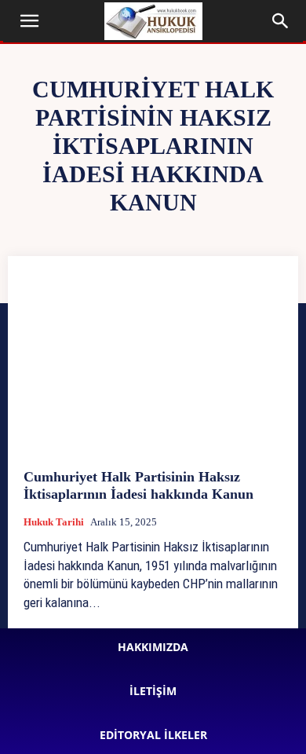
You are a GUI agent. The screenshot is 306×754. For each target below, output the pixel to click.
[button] (30, 21)
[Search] (281, 21)
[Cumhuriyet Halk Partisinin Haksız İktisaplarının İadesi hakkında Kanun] (153, 362)
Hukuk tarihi (54, 522)
